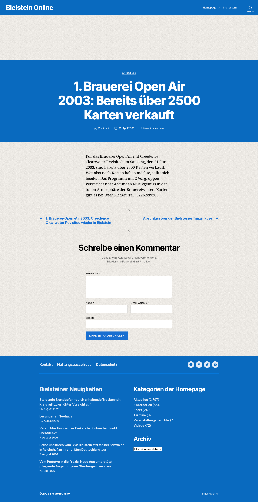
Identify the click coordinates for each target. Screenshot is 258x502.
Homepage (209, 7)
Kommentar (93, 273)
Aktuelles (129, 73)
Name (90, 303)
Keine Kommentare (153, 128)
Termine (139, 415)
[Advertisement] (129, 37)
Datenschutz (106, 364)
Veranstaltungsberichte (151, 420)
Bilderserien (142, 405)
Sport (137, 410)
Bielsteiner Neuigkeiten (70, 389)
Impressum (230, 7)
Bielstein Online (29, 7)
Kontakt (46, 364)
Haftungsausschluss (74, 364)
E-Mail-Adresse (139, 303)
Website (90, 317)
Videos (138, 425)
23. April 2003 (126, 128)
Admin (106, 128)
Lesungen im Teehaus (55, 416)
